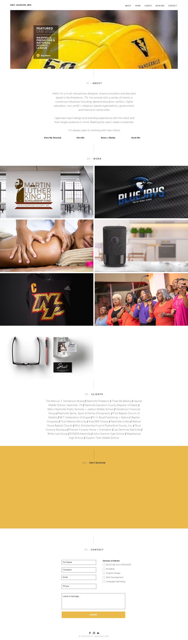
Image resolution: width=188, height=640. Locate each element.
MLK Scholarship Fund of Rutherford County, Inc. (103, 425)
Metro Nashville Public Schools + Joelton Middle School (81, 409)
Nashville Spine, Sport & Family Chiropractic (84, 413)
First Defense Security (73, 421)
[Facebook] (90, 633)
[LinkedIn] (98, 633)
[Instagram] (94, 633)
